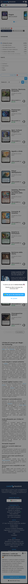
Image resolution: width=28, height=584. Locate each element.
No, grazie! (14, 298)
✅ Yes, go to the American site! (14, 294)
